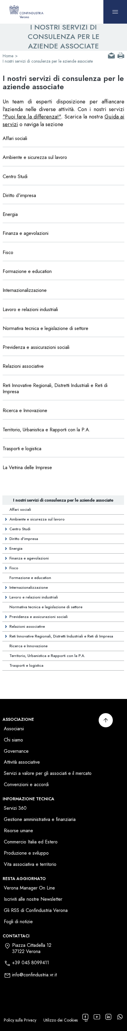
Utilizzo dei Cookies (60, 1020)
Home (8, 56)
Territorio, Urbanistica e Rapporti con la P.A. (47, 655)
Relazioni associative (27, 626)
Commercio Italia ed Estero (31, 842)
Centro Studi (19, 529)
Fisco (13, 568)
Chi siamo (13, 740)
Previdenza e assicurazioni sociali (38, 616)
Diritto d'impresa (23, 538)
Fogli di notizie (18, 922)
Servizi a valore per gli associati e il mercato (48, 773)
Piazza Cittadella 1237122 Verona (31, 948)
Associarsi (14, 729)
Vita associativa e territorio (30, 864)
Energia (15, 548)
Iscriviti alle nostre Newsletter (33, 899)
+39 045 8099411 (30, 963)
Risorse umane (18, 831)
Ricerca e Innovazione (28, 646)
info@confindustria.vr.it (34, 975)
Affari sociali (20, 509)
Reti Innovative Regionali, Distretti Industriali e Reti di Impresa (61, 636)
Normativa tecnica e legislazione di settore (45, 607)
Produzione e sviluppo (26, 853)
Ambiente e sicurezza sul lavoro (37, 519)
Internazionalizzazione (28, 587)
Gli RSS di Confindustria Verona (36, 911)
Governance (16, 751)
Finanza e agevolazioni (29, 558)
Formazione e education (30, 577)
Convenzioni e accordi (26, 785)
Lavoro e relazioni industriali (33, 597)
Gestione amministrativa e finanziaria (40, 820)
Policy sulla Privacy (20, 1020)
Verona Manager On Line (29, 888)
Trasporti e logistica (26, 665)
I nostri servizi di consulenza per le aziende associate (63, 500)
